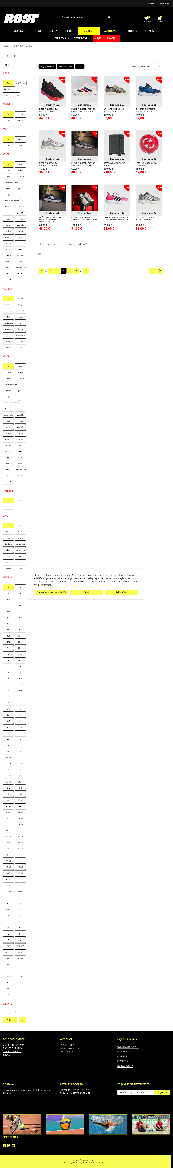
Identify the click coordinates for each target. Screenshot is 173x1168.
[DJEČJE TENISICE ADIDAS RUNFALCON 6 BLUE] (149, 89)
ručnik (20, 231)
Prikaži (10, 1020)
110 (20, 605)
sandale (8, 243)
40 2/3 (8, 806)
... (46, 270)
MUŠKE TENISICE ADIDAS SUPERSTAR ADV (114, 110)
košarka (8, 305)
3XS (20, 788)
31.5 (8, 727)
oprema (20, 120)
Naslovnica (8, 46)
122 (20, 618)
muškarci (8, 145)
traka (8, 274)
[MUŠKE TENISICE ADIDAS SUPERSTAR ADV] (117, 89)
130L (20, 624)
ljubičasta (8, 544)
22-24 (20, 648)
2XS (8, 709)
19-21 (8, 648)
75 (86, 270)
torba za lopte (21, 267)
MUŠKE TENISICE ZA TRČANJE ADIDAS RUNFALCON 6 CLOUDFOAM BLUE (50, 219)
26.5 (8, 678)
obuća (20, 114)
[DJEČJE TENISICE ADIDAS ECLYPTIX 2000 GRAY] (149, 198)
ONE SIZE (20, 946)
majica (20, 219)
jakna (20, 188)
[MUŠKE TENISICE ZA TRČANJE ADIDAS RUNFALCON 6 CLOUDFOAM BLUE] (52, 198)
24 (8, 660)
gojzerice (20, 176)
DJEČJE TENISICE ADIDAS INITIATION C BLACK (48, 110)
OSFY (8, 964)
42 (8, 818)
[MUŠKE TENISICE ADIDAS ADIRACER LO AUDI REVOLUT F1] (84, 198)
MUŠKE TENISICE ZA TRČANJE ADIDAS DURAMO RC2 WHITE (83, 110)
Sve (8, 83)
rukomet (8, 329)
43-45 (8, 830)
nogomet (20, 311)
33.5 (8, 739)
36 (20, 751)
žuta (20, 568)
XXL (8, 989)
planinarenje (8, 323)
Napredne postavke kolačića (51, 592)
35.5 (8, 751)
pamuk (20, 501)
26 (20, 672)
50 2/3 (8, 891)
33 (20, 733)
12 (20, 611)
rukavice (8, 237)
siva (20, 556)
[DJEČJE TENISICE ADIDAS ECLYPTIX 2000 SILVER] (52, 144)
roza (8, 556)
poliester (8, 507)
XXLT (20, 989)
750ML (8, 909)
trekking (20, 341)
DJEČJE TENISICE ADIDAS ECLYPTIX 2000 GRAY (145, 218)
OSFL (8, 958)
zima (20, 347)
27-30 (20, 684)
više (9, 1093)
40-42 (8, 812)
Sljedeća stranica (160, 271)
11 (20, 599)
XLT (8, 982)
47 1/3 (8, 861)
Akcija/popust (21, 83)
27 (8, 684)
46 (8, 849)
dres (8, 176)
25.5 (20, 666)
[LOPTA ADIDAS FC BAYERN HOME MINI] (149, 144)
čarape (8, 170)
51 (8, 897)
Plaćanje (122, 1051)
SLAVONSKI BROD (12, 1051)
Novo (80, 66)
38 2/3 (8, 776)
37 (20, 757)
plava (8, 550)
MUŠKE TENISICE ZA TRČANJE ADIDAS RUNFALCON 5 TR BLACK (84, 164)
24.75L (20, 660)
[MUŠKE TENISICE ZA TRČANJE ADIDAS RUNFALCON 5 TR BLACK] (84, 144)
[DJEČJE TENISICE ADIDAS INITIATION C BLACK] (52, 89)
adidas (29, 46)
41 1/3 (20, 812)
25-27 (8, 672)
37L (8, 770)
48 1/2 (8, 867)
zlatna (8, 568)
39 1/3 (8, 782)
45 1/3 (20, 843)
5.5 (8, 885)
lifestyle (20, 305)
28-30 (8, 697)
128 (8, 624)
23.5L (20, 654)
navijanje (8, 311)
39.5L (20, 782)
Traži (109, 17)
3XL (8, 788)
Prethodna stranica (152, 271)
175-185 (20, 636)
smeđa (8, 562)
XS (20, 982)
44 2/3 (20, 836)
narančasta (20, 544)
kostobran (20, 207)
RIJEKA (6, 1054)
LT (8, 940)
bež (20, 526)
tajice (8, 261)
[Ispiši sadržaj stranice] (40, 254)
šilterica (8, 249)
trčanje (8, 341)
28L (20, 697)
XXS (8, 995)
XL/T (20, 976)
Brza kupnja (51, 105)
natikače (20, 225)
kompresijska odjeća (11, 201)
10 (8, 593)
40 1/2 (20, 800)
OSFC (20, 952)
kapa (8, 194)
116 (8, 611)
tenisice (20, 261)
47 (20, 855)
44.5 (8, 843)
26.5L (20, 678)
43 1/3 (20, 824)
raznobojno (20, 550)
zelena (20, 562)
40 (8, 800)
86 (20, 916)
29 (8, 703)
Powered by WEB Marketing (73, 1163)
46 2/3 (20, 849)
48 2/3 (20, 867)
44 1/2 (8, 836)
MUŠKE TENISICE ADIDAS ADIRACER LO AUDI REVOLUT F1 (84, 218)
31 (20, 721)
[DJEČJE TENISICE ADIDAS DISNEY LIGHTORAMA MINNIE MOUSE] (117, 198)
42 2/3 (20, 818)
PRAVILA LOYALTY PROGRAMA (75, 1093)
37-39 (20, 763)
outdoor (20, 317)
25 (8, 666)
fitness (20, 299)
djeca (20, 139)
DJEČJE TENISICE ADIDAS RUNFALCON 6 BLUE (145, 110)
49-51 (8, 879)
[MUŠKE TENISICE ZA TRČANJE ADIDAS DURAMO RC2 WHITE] (84, 89)
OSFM (20, 958)
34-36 (8, 745)
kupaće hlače (20, 213)
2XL (20, 703)
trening (8, 347)
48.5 (8, 873)
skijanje (20, 329)
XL (20, 970)
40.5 (20, 806)
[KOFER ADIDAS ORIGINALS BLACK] (117, 144)
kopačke (8, 207)
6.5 (8, 903)
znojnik (8, 280)
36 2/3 (8, 757)
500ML (20, 891)
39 (20, 776)
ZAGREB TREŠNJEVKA (13, 1045)
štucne (8, 255)
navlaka (8, 231)
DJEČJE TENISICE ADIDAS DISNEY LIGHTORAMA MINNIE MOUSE (116, 218)
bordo (20, 532)
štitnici (20, 249)
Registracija (163, 3)
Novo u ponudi (9, 89)
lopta (8, 219)
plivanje (20, 323)
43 (8, 824)
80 (8, 916)
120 (8, 618)
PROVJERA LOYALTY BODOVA (74, 1090)
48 (20, 861)
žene (20, 145)
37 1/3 (8, 763)
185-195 (20, 642)
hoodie (8, 188)
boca (20, 164)
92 (20, 922)
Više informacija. (44, 584)
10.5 (20, 593)
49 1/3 (20, 873)
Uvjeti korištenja (126, 1046)
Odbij (86, 592)
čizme (20, 170)
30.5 (8, 721)
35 (20, 745)
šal (20, 243)
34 (20, 739)
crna (8, 538)
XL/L (8, 976)
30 (20, 715)
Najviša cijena (65, 66)
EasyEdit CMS (87, 1163)
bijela (8, 532)
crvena (20, 538)
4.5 (20, 794)
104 (8, 599)
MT (8, 946)
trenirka (20, 274)
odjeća (8, 120)
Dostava (122, 1056)
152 (20, 630)
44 (20, 830)
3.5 (8, 715)
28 (8, 690)
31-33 (20, 727)
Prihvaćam (121, 592)
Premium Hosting (98, 1163)
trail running (20, 335)
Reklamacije (124, 1065)
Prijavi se (162, 1092)
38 (20, 770)
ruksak (20, 237)
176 (8, 642)
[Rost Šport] (31, 18)
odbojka (8, 317)
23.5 (8, 654)
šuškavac (20, 255)
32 (8, 733)
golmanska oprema (11, 182)
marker (8, 225)
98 (8, 928)
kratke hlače (8, 213)
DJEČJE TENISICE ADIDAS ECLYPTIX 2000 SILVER (48, 164)
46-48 (8, 855)
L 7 (20, 934)
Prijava (151, 3)
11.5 (8, 605)
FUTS (20, 928)
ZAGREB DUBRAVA (12, 1048)
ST (8, 970)
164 (8, 636)
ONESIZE (8, 952)
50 (20, 885)
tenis (8, 335)
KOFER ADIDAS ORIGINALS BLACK (114, 164)
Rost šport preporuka (11, 95)
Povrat (121, 1061)
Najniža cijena (47, 66)
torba (8, 267)
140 (8, 630)
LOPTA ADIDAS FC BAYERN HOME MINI (146, 164)
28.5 (20, 690)
